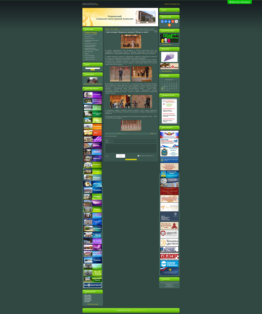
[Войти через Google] (176, 21)
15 (164, 86)
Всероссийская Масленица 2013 (92, 84)
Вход (178, 4)
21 (120, 29)
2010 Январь (87, 298)
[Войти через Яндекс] (172, 21)
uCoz (144, 310)
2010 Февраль (88, 299)
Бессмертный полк (167, 71)
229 (118, 133)
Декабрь (116, 29)
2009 (111, 29)
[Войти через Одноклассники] (169, 25)
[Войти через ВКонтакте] (165, 21)
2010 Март (87, 301)
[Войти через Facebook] (169, 21)
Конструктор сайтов (136, 310)
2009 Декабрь (87, 296)
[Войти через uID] (162, 21)
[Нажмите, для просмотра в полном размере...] (131, 48)
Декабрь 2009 (169, 79)
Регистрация (173, 4)
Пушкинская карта (166, 44)
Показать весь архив (92, 304)
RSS (97, 4)
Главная (166, 4)
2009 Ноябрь (87, 295)
